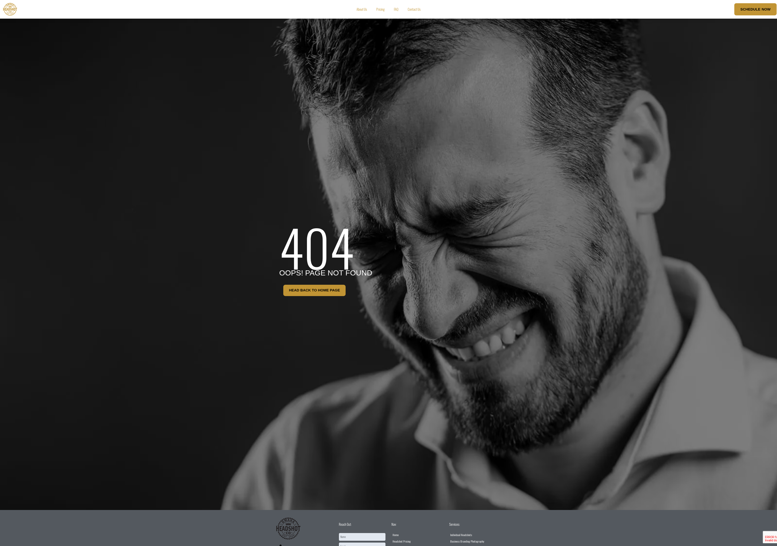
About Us (362, 9)
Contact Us (414, 9)
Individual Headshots (461, 535)
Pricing (380, 9)
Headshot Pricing (402, 541)
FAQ (396, 9)
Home (396, 535)
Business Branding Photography (467, 541)
